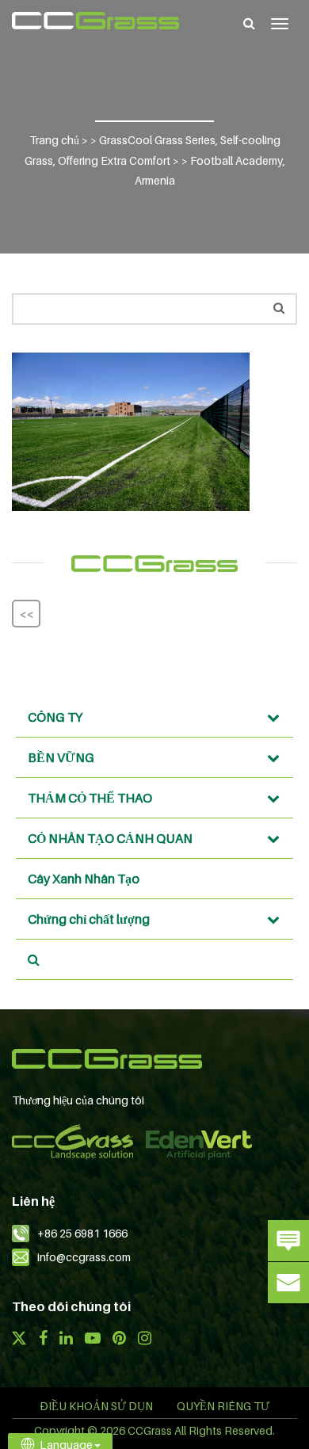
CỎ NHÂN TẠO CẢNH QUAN (110, 838)
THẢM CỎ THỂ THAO (90, 798)
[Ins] (144, 1339)
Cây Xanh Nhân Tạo (83, 879)
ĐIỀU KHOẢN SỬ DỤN (96, 1406)
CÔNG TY (55, 717)
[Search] (249, 23)
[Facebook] (43, 1339)
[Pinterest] (119, 1339)
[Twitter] (19, 1339)
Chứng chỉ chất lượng (89, 919)
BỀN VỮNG (61, 757)
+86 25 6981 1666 (82, 1233)
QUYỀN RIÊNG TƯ (223, 1406)
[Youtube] (93, 1339)
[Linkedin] (66, 1339)
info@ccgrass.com (84, 1257)
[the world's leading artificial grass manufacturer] (95, 20)
